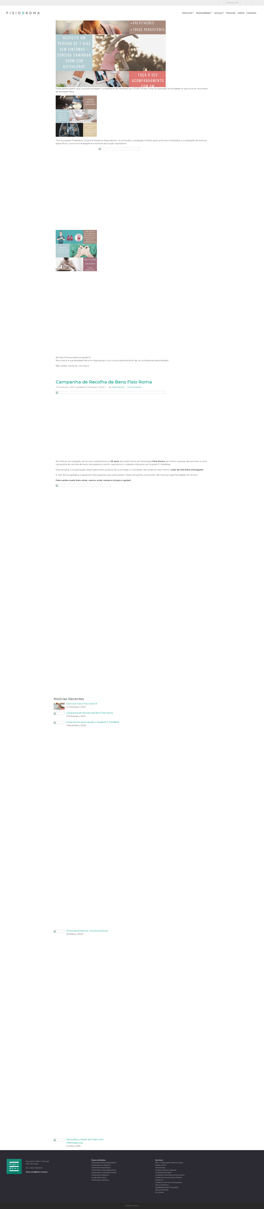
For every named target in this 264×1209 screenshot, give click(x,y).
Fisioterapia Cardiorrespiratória (104, 1170)
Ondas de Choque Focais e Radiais (168, 1177)
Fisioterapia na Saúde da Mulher (104, 1172)
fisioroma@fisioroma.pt (36, 1172)
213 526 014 (232, 2)
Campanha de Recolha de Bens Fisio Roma (104, 382)
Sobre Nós (187, 13)
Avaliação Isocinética (163, 1172)
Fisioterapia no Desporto (101, 1165)
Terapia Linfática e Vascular (166, 1170)
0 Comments (134, 387)
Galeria (240, 13)
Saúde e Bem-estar (99, 1177)
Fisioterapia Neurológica (101, 1167)
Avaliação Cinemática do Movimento (170, 1175)
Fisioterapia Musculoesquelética (104, 1163)
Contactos (251, 13)
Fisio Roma (117, 387)
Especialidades (203, 13)
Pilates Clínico (160, 1165)
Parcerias (230, 13)
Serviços (218, 13)
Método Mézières (161, 1190)
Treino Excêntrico (162, 1185)
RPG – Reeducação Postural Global (169, 1163)
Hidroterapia (160, 1167)
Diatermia (159, 1180)
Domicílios (159, 1192)
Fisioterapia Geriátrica (100, 1180)
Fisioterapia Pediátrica (100, 1175)
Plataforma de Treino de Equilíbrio (168, 1182)
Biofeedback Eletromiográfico (167, 1187)
